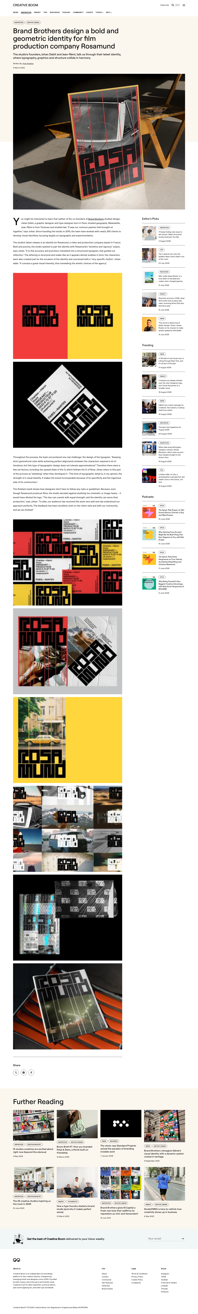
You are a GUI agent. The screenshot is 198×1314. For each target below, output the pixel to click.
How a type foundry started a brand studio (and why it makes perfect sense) (76, 1209)
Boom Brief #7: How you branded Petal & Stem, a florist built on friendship (74, 1149)
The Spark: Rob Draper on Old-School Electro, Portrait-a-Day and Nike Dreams (172, 512)
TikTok (163, 1277)
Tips (161, 250)
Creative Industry (34, 1144)
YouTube (164, 1280)
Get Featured (107, 1283)
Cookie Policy (137, 1280)
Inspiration (19, 22)
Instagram (165, 1274)
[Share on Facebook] (31, 1072)
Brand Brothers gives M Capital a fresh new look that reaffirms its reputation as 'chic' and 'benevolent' (119, 1210)
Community (106, 1280)
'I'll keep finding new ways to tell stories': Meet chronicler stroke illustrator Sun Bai (170, 234)
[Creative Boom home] (25, 5)
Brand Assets (107, 1289)
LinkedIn (164, 1286)
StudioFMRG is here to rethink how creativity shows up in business (163, 1210)
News (162, 319)
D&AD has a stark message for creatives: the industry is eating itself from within (171, 407)
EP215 (162, 528)
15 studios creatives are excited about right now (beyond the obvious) (33, 1150)
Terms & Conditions (139, 1274)
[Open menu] (184, 5)
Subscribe (164, 5)
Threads (164, 1289)
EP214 (162, 552)
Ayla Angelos (28, 63)
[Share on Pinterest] (23, 1072)
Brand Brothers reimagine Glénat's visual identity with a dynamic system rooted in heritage (164, 1153)
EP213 (162, 577)
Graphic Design (33, 22)
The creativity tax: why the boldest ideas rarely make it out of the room (171, 256)
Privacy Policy (137, 1277)
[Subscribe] (182, 1238)
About (104, 1274)
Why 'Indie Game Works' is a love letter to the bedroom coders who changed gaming (171, 278)
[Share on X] (16, 1072)
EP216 (162, 506)
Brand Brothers (96, 218)
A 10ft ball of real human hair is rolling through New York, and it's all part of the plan (171, 361)
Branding (113, 1141)
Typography (72, 1201)
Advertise (106, 1286)
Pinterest (165, 1292)
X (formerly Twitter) (169, 1283)
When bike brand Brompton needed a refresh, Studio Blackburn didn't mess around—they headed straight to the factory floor (171, 452)
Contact (105, 1277)
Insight (163, 294)
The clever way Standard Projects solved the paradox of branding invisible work (118, 1148)
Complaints (136, 1283)
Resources (164, 272)
